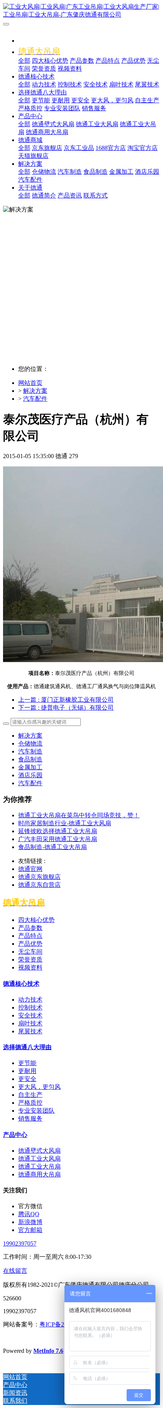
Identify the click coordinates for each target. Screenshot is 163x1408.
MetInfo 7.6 (48, 1351)
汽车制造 (30, 751)
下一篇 (66, 707)
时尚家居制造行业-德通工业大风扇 (64, 823)
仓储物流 (30, 743)
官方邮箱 (30, 1230)
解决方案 (35, 391)
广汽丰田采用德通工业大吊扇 (57, 839)
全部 (24, 60)
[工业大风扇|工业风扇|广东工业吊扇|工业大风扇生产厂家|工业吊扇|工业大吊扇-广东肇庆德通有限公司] (81, 11)
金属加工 (30, 767)
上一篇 (66, 699)
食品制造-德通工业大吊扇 (52, 847)
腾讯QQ (28, 1214)
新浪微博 (30, 1222)
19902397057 (19, 1243)
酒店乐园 (30, 775)
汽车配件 (35, 398)
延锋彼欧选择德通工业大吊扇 (57, 831)
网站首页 (30, 383)
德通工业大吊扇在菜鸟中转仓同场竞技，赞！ (78, 815)
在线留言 (15, 1271)
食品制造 (30, 759)
